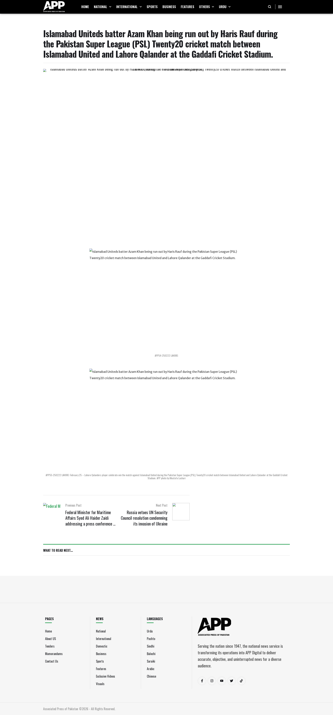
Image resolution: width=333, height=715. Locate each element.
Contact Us (51, 661)
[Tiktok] (241, 681)
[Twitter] (231, 681)
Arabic (150, 668)
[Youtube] (221, 681)
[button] (110, 7)
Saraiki (151, 661)
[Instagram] (212, 681)
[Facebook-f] (202, 681)
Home (48, 631)
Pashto (151, 638)
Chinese (151, 676)
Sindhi (150, 646)
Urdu (150, 631)
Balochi (151, 653)
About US (50, 638)
